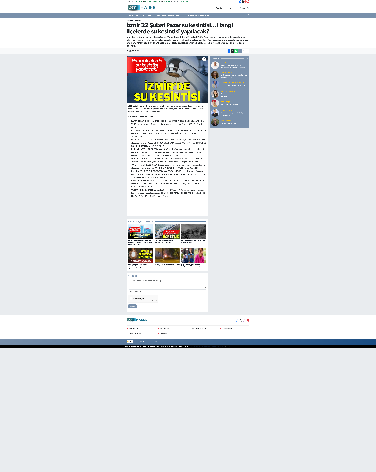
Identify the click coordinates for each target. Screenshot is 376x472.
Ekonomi (156, 15)
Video (232, 8)
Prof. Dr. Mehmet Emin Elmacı (232, 83)
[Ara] (248, 8)
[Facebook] (237, 320)
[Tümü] (247, 58)
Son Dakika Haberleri (135, 333)
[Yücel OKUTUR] (215, 122)
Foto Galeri (220, 8)
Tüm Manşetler (227, 328)
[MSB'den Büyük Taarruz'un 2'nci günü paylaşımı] (193, 232)
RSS (130, 341)
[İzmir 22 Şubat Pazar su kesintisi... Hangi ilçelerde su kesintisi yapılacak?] (167, 79)
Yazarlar (243, 8)
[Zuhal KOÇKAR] (215, 103)
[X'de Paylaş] (232, 51)
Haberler (130, 20)
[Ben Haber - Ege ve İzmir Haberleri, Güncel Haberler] (141, 8)
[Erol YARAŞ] (215, 65)
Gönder (132, 306)
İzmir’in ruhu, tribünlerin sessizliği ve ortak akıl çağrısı (234, 76)
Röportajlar (204, 15)
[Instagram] (244, 320)
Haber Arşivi (164, 333)
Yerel (129, 15)
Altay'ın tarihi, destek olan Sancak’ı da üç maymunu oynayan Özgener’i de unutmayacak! (233, 67)
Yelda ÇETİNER (226, 110)
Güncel (135, 15)
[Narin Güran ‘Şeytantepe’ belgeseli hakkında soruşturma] (193, 255)
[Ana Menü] (248, 15)
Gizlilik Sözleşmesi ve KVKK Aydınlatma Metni (207, 346)
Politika (143, 15)
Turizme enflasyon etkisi (229, 123)
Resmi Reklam (193, 15)
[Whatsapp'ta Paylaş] (236, 51)
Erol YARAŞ (225, 63)
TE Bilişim (246, 341)
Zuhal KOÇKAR (226, 102)
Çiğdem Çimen (226, 72)
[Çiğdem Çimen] (215, 75)
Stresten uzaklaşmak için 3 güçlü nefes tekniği (232, 114)
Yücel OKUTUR (226, 121)
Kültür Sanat (181, 15)
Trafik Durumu (164, 328)
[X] (240, 320)
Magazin (171, 15)
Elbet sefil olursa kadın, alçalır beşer (234, 85)
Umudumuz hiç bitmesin (229, 104)
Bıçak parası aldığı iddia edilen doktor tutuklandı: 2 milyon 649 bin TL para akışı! (140, 242)
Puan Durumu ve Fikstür (198, 328)
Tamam (227, 346)
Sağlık (163, 15)
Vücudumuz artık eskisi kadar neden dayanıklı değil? (234, 95)
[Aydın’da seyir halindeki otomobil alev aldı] (167, 255)
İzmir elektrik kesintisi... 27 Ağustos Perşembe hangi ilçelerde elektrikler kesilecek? (139, 266)
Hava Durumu (133, 328)
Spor (149, 15)
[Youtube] (247, 320)
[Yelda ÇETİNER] (215, 113)
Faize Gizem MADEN (228, 91)
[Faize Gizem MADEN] (215, 94)
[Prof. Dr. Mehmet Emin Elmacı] (215, 84)
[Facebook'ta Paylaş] (229, 51)
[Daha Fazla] (240, 51)
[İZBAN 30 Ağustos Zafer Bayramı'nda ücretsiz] (167, 232)
